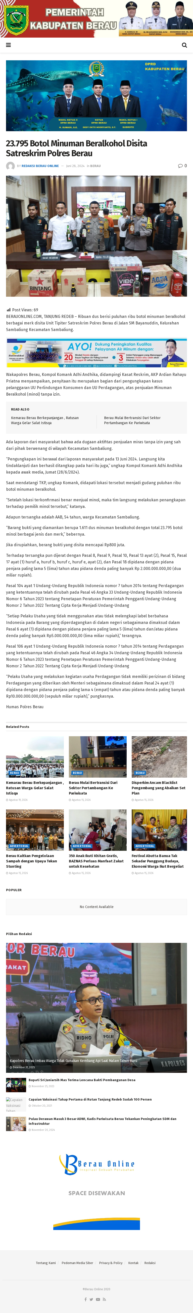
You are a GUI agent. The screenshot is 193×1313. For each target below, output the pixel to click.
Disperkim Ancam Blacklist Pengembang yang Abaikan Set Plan (158, 788)
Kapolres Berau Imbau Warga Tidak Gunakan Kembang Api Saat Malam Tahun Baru (73, 1061)
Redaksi (150, 1263)
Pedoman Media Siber (77, 1263)
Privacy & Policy (110, 1263)
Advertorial (19, 846)
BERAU (95, 166)
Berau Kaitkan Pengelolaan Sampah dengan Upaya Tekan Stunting (31, 861)
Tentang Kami (46, 1263)
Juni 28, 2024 (75, 166)
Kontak (133, 1263)
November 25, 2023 (42, 1086)
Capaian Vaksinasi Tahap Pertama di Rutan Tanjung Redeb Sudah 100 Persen (90, 1099)
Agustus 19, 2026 (17, 800)
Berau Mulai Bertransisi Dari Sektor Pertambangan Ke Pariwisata (93, 788)
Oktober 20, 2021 (41, 1105)
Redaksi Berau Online (40, 166)
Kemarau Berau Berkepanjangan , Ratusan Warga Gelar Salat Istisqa (35, 788)
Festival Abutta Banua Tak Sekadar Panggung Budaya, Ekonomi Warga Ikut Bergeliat (158, 861)
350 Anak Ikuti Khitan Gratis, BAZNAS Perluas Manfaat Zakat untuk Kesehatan (96, 861)
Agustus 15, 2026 (80, 800)
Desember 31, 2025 (23, 1067)
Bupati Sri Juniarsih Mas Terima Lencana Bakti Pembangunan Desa (82, 1080)
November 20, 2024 (43, 1130)
